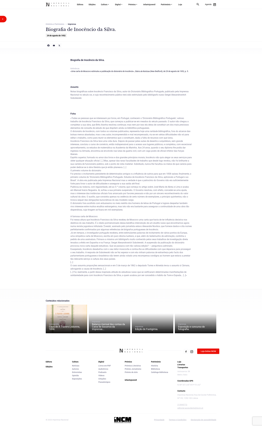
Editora (80, 4)
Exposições (77, 379)
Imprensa (108, 325)
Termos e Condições (177, 420)
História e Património (55, 24)
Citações (102, 379)
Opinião (75, 375)
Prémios (132, 4)
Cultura (104, 4)
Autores (75, 369)
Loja (180, 4)
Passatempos (104, 382)
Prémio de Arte (131, 372)
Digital (118, 4)
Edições (92, 4)
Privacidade (159, 420)
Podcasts (102, 372)
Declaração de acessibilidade (203, 420)
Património (166, 4)
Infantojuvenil (149, 4)
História (154, 366)
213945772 (182, 405)
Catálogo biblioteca (159, 372)
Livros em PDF (104, 366)
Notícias (75, 366)
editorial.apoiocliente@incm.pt (190, 408)
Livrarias (181, 365)
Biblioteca (155, 369)
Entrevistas (77, 372)
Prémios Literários (133, 366)
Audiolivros (103, 369)
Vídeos (101, 375)
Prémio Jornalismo (133, 369)
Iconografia (64, 326)
